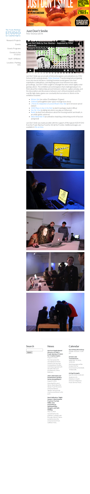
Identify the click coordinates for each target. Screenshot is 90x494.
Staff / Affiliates (14, 59)
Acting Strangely (74, 373)
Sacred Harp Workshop (76, 349)
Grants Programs (14, 48)
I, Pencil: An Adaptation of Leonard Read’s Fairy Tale (48, 104)
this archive (39, 127)
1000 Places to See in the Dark (41, 108)
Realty (33, 112)
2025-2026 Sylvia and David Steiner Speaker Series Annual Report (54, 377)
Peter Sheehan (53, 78)
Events (18, 44)
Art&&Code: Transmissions (73, 357)
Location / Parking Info (14, 64)
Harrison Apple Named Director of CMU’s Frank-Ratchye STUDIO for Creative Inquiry (55, 353)
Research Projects (14, 40)
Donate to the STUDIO (15, 53)
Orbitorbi (34, 102)
